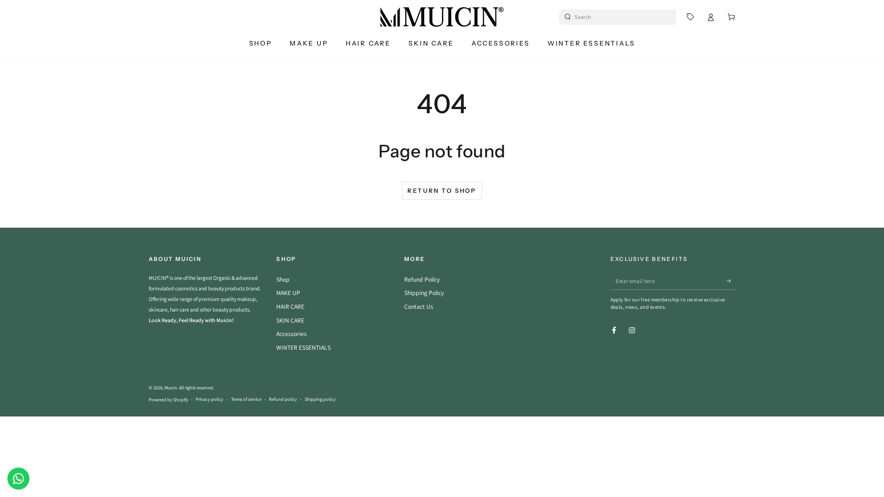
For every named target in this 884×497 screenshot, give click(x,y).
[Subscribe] (731, 280)
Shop (283, 279)
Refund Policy (422, 279)
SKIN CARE (290, 320)
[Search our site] (567, 17)
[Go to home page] (442, 17)
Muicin (170, 388)
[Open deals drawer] (690, 16)
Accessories (291, 333)
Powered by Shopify (168, 400)
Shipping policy (320, 399)
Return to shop (441, 190)
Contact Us (418, 306)
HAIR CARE (290, 306)
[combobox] (619, 17)
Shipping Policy (424, 293)
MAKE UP (288, 293)
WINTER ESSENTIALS (303, 347)
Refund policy (283, 399)
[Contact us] (18, 479)
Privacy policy (209, 399)
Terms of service (246, 399)
